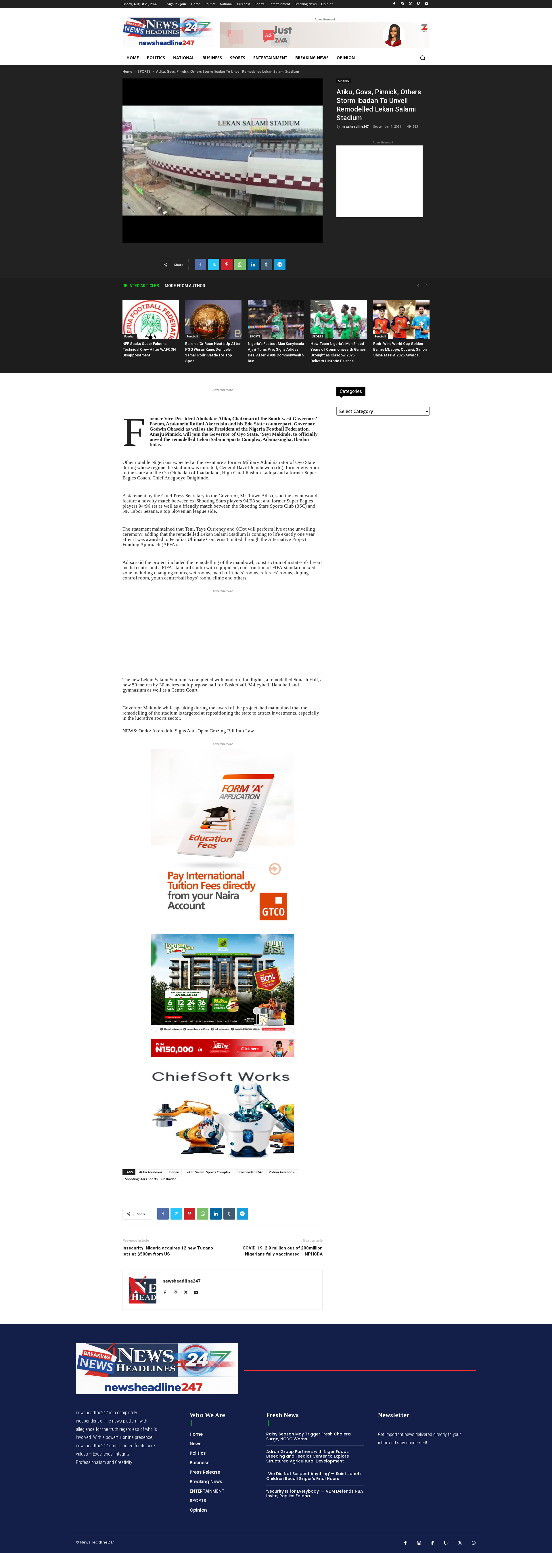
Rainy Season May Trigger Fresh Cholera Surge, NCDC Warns (308, 1436)
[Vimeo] (418, 4)
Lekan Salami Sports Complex (207, 1172)
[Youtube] (426, 4)
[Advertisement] (379, 181)
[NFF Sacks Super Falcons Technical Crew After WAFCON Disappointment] (150, 319)
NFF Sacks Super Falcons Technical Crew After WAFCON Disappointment (149, 349)
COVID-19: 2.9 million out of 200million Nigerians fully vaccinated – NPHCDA (283, 1251)
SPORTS (144, 71)
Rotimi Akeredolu (282, 1172)
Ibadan (174, 1172)
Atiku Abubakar (150, 1172)
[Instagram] (402, 4)
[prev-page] (418, 285)
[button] (423, 58)
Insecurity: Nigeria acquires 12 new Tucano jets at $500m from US (167, 1251)
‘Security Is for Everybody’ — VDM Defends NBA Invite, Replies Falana (314, 1493)
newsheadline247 (355, 126)
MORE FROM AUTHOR (185, 285)
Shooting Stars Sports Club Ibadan (151, 1179)
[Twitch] (446, 1543)
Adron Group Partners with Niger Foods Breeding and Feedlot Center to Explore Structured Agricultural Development (307, 1456)
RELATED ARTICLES (140, 285)
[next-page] (427, 285)
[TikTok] (432, 1543)
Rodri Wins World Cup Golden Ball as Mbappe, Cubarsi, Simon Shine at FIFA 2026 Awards (400, 349)
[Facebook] (394, 4)
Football (129, 336)
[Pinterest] (227, 264)
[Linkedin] (253, 264)
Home (127, 71)
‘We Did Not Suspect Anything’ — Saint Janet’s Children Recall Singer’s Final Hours (314, 1476)
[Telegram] (279, 264)
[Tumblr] (266, 264)
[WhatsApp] (240, 264)
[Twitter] (410, 4)
